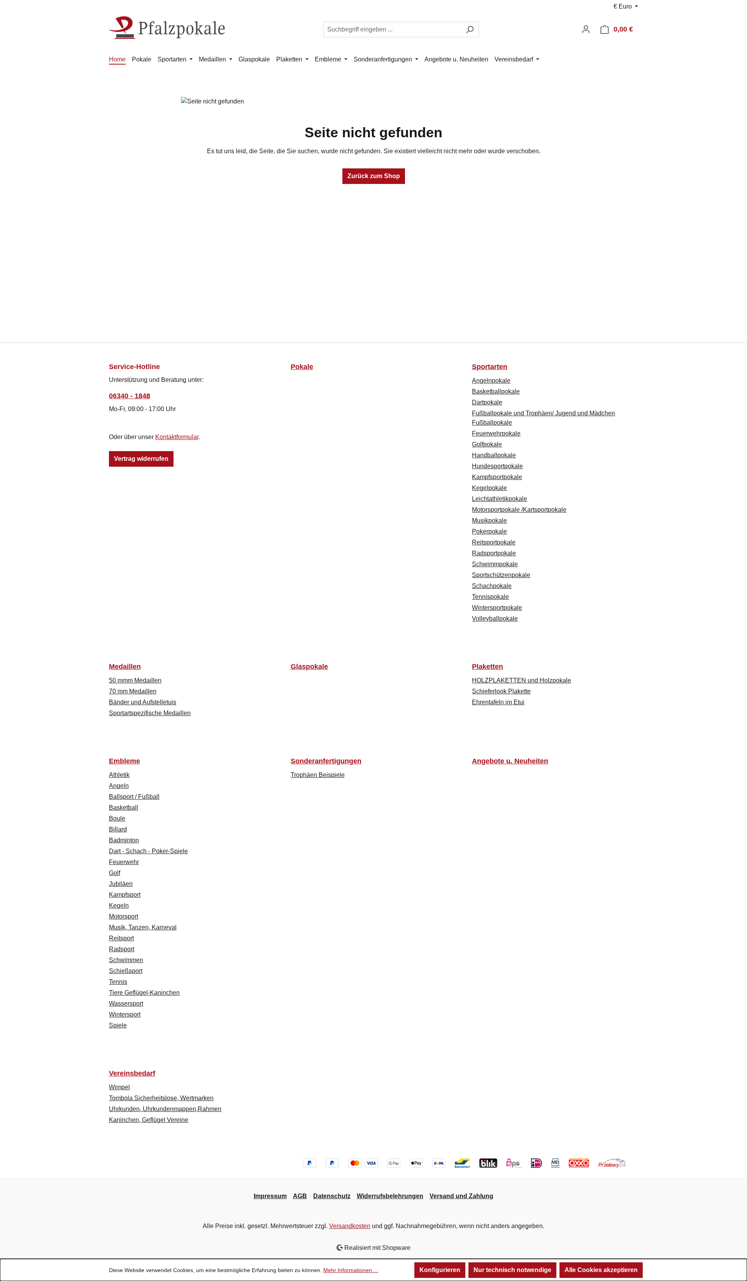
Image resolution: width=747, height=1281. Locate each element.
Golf (114, 873)
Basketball (123, 807)
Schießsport (125, 971)
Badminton (124, 840)
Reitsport (121, 938)
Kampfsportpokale (497, 477)
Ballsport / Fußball (134, 796)
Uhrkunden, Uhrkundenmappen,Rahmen (165, 1109)
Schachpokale (492, 586)
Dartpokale (487, 402)
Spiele (118, 1025)
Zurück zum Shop (373, 176)
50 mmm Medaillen (135, 680)
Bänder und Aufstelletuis (142, 702)
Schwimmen (126, 960)
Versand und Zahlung (461, 1196)
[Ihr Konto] (586, 29)
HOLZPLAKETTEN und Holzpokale (521, 680)
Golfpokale (487, 444)
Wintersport (124, 1014)
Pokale (302, 367)
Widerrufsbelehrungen (390, 1196)
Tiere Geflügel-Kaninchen (144, 992)
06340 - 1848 (129, 396)
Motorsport (123, 916)
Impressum (270, 1196)
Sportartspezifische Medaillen (150, 713)
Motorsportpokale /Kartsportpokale (519, 509)
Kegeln (119, 905)
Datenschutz (332, 1196)
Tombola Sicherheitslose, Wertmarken (161, 1098)
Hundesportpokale (497, 466)
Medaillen (125, 666)
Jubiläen (121, 883)
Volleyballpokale (495, 618)
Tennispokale (490, 596)
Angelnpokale (491, 380)
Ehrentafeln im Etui (498, 702)
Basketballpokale (496, 391)
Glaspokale (309, 666)
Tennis (118, 981)
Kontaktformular (176, 437)
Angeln (119, 785)
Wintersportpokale (497, 607)
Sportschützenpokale (501, 575)
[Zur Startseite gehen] (167, 27)
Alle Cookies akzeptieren (601, 1270)
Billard (118, 829)
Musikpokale (489, 520)
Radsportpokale (494, 553)
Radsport (121, 949)
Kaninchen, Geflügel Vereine (148, 1119)
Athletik (119, 775)
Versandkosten (349, 1226)
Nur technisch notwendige (512, 1270)
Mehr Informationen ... (350, 1270)
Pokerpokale (489, 531)
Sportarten (489, 367)
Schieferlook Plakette (501, 691)
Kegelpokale (489, 488)
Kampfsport (124, 894)
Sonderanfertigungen (326, 761)
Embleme (124, 761)
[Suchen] (470, 29)
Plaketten (487, 666)
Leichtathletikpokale (499, 498)
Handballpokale (494, 455)
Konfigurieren (439, 1270)
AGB (300, 1196)
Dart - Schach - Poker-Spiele (148, 851)
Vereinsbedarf (132, 1073)
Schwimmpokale (495, 564)
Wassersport (126, 1003)
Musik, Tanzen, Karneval (143, 927)
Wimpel (119, 1087)
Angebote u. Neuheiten (510, 761)
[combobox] (392, 29)
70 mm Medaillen (132, 691)
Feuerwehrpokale (496, 433)
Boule (117, 818)
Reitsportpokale (494, 542)
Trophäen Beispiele (318, 775)
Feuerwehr (124, 862)
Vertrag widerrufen (141, 458)
